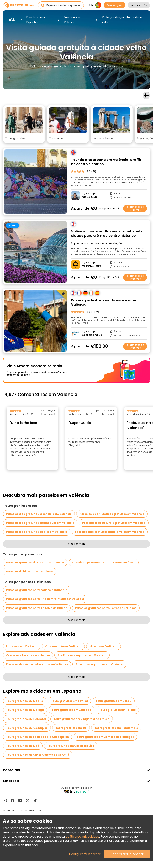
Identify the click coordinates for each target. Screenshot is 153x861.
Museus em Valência (103, 646)
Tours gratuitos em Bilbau (113, 701)
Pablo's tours (89, 197)
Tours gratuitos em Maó (22, 746)
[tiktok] (35, 800)
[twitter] (27, 800)
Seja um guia (114, 5)
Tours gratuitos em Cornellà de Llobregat (105, 737)
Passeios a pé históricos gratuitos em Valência (111, 514)
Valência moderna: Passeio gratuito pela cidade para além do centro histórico (106, 233)
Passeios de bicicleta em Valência (29, 571)
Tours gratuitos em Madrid (24, 701)
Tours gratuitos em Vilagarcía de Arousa (82, 719)
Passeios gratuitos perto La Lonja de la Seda (36, 608)
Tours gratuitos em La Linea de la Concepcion (37, 737)
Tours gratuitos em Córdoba (26, 719)
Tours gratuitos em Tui (71, 728)
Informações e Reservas (135, 208)
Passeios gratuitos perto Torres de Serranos (105, 608)
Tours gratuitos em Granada (71, 710)
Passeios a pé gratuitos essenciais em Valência (39, 514)
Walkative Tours (91, 266)
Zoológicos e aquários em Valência (82, 655)
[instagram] (5, 800)
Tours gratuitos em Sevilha (69, 701)
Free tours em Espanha (35, 19)
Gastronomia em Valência (63, 646)
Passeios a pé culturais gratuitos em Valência (113, 523)
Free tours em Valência (73, 19)
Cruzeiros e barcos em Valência (28, 655)
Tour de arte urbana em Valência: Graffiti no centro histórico (106, 162)
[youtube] (20, 800)
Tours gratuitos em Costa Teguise (70, 746)
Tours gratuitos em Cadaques (27, 728)
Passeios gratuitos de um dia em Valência (35, 562)
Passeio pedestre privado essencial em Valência (105, 302)
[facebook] (12, 800)
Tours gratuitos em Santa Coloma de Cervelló (37, 755)
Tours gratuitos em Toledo (117, 710)
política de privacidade (82, 836)
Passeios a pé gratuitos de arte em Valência (36, 532)
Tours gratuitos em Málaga (25, 710)
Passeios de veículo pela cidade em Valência (37, 664)
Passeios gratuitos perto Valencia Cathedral (37, 590)
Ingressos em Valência (21, 646)
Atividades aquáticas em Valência (99, 664)
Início (12, 19)
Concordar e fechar (127, 854)
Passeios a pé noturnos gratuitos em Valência (103, 562)
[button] (24, 124)
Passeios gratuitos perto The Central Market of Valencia (45, 599)
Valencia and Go (92, 335)
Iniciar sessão (139, 5)
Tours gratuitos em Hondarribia (116, 728)
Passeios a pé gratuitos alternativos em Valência (40, 523)
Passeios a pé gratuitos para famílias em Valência (109, 532)
